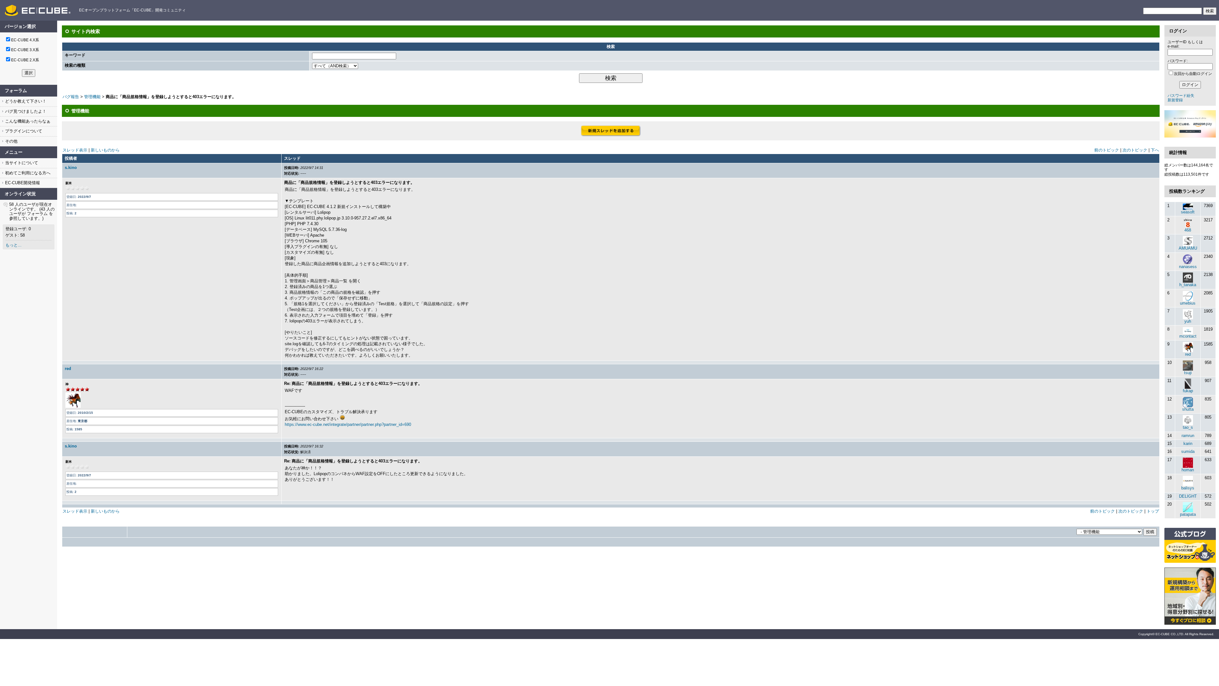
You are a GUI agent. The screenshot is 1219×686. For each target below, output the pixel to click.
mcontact (1187, 336)
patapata (1188, 514)
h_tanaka (1187, 284)
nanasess (1188, 266)
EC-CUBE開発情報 (22, 182)
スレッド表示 (75, 150)
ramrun (1188, 435)
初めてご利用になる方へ (27, 173)
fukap (1188, 390)
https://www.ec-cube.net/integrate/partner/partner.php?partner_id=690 (348, 424)
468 (1187, 230)
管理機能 (92, 96)
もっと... (13, 245)
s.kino (71, 167)
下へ (1155, 150)
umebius (1188, 303)
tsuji (1188, 372)
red (68, 368)
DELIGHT (1188, 496)
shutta (1188, 409)
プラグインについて (23, 131)
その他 (10, 141)
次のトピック (1134, 150)
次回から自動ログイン (1193, 73)
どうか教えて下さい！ (25, 101)
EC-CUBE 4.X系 (25, 40)
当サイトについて (21, 162)
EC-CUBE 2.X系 (25, 60)
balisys (1187, 488)
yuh (1187, 321)
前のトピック (1106, 150)
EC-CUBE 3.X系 (25, 50)
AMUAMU (1188, 248)
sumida (1188, 451)
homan (1188, 469)
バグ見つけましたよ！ (25, 111)
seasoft (1188, 212)
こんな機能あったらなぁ (27, 121)
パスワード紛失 (1181, 95)
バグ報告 (71, 96)
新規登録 (1175, 100)
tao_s (1188, 427)
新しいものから (105, 150)
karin (1187, 443)
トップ (1153, 511)
